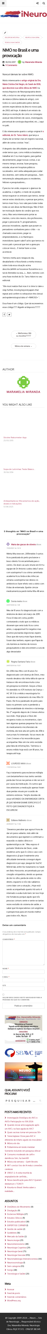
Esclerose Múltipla (12, 37)
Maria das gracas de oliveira (23, 544)
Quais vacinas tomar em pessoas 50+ (24, 1132)
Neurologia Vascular (16, 1255)
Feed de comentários (16, 1297)
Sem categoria (13, 1266)
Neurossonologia (15, 1262)
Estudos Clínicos (14, 1218)
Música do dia (13, 1143)
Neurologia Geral (32, 37)
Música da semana (23, 346)
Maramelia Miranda (33, 62)
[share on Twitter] (9, 314)
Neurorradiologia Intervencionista (22, 1259)
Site (4, 985)
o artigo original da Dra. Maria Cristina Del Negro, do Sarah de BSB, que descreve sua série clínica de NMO (22, 84)
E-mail (6, 977)
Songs (10, 1270)
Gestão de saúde (14, 1229)
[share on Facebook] (4, 314)
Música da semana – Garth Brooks (22, 1161)
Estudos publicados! (16, 1221)
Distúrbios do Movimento (18, 1207)
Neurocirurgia (13, 1240)
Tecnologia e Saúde (12, 42)
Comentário (9, 939)
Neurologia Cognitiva (16, 1247)
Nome (6, 969)
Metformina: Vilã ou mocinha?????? (23, 334)
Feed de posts (13, 1293)
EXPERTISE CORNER (16, 1225)
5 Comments (11, 65)
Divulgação (12, 1210)
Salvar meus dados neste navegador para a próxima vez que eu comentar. (22, 998)
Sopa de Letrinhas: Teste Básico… (19, 469)
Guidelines (12, 1232)
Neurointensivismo (15, 1244)
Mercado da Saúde (15, 1236)
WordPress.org (14, 1300)
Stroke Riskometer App (15, 437)
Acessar (10, 1289)
